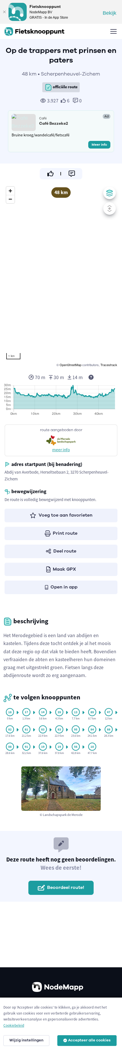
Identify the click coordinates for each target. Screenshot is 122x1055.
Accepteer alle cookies (89, 1040)
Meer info (99, 144)
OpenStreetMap (70, 364)
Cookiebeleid (13, 1025)
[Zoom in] (10, 191)
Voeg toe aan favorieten (65, 515)
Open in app (64, 587)
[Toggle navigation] (113, 31)
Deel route (64, 551)
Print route (65, 533)
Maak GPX (64, 569)
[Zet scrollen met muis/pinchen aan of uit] (109, 208)
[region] (61, 276)
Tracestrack (108, 364)
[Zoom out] (10, 199)
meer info (61, 449)
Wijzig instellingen (26, 1040)
